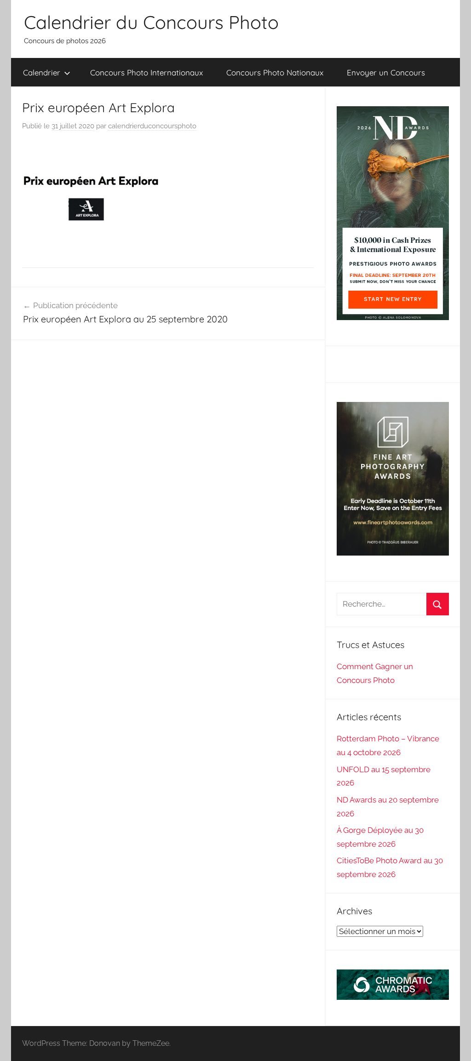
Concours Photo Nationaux (274, 72)
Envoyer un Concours (386, 72)
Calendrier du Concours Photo (151, 22)
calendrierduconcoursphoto (152, 126)
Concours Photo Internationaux (146, 72)
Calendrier (41, 72)
